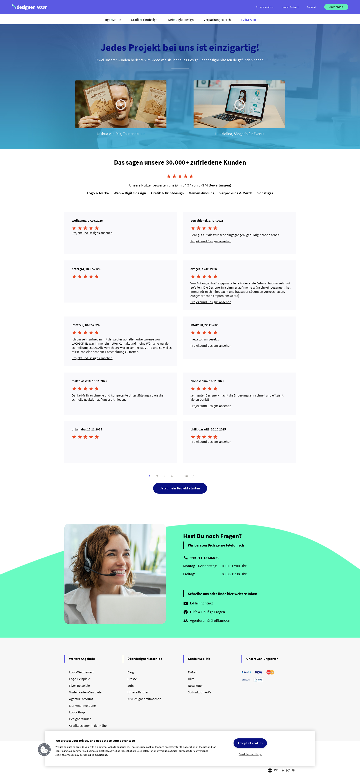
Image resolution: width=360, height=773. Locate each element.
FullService (248, 20)
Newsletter (195, 685)
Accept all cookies (250, 743)
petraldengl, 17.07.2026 (206, 220)
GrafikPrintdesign (144, 20)
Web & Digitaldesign (130, 193)
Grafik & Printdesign (167, 193)
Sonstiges (265, 193)
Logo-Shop (77, 712)
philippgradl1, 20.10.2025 (208, 429)
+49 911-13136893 (204, 557)
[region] (180, 748)
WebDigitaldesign (181, 20)
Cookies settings (250, 754)
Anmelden (336, 7)
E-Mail (192, 672)
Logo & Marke (98, 193)
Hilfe (191, 679)
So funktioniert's (199, 692)
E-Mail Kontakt (198, 603)
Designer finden (80, 719)
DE (276, 770)
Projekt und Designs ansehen (92, 233)
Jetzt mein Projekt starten (180, 488)
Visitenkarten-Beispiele (85, 692)
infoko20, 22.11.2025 (204, 325)
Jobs (131, 685)
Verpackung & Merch (235, 193)
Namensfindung (201, 193)
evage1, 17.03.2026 (203, 269)
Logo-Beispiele (79, 679)
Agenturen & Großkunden (206, 620)
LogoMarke (112, 20)
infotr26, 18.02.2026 (86, 325)
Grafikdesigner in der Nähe (88, 725)
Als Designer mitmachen (144, 699)
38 (186, 476)
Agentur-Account (81, 699)
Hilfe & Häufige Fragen (204, 612)
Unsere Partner (138, 692)
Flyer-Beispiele (79, 685)
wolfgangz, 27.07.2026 (87, 220)
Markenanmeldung (82, 705)
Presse (132, 679)
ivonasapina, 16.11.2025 (207, 381)
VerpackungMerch (217, 20)
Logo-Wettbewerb (81, 672)
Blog (131, 672)
